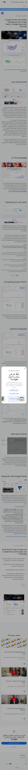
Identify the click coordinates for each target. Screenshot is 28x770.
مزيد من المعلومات (14, 390)
